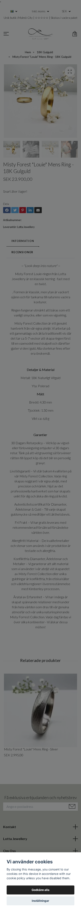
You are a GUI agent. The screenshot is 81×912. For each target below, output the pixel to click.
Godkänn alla (40, 890)
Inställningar (40, 900)
